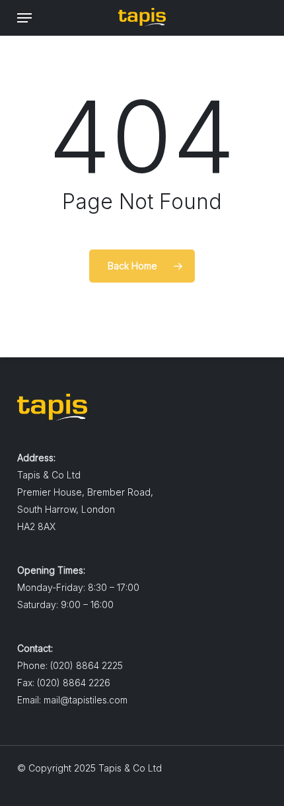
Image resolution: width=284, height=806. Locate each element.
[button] (24, 17)
